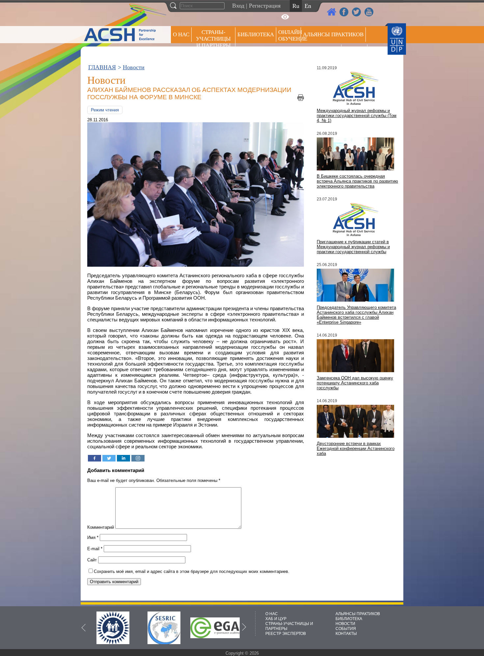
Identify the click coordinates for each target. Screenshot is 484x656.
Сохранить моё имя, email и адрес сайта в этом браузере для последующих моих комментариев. (191, 571)
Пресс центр (321, 51)
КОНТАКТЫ (346, 633)
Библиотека (255, 34)
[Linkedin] (123, 458)
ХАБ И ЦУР (275, 618)
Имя (92, 537)
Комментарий (100, 527)
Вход (238, 5)
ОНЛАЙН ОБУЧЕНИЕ (289, 35)
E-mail (94, 548)
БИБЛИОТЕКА (349, 618)
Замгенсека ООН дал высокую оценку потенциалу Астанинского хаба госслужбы (355, 382)
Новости (134, 67)
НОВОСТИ (345, 623)
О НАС (181, 34)
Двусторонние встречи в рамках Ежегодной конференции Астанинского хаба (355, 448)
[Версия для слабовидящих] (285, 16)
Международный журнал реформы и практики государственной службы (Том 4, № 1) (356, 115)
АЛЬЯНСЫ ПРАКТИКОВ (358, 613)
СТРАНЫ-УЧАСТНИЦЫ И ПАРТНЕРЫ (213, 38)
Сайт (92, 559)
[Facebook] (94, 458)
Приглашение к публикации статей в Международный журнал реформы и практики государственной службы (353, 246)
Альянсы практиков (333, 34)
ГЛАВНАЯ (102, 67)
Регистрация (265, 5)
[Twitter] (109, 458)
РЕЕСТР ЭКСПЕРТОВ (355, 52)
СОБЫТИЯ (346, 628)
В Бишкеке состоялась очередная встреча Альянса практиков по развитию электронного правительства (357, 181)
